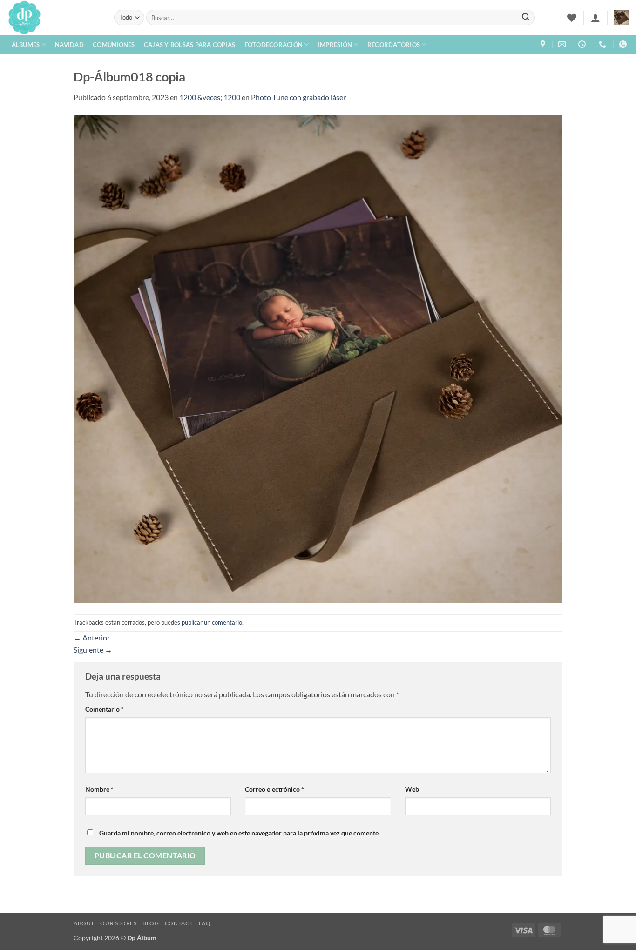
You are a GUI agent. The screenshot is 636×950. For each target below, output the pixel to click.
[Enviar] (526, 18)
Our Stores (118, 923)
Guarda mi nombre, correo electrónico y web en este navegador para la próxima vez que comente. (239, 833)
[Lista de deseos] (571, 17)
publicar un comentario (212, 622)
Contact (179, 923)
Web (412, 789)
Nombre (99, 789)
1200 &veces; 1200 (209, 97)
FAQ (205, 923)
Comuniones (114, 44)
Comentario (104, 709)
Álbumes (26, 44)
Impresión (335, 44)
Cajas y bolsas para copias (190, 44)
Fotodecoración (273, 44)
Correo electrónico (274, 789)
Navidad (69, 44)
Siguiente (93, 649)
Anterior (92, 637)
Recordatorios (393, 44)
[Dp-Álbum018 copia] (318, 357)
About (84, 923)
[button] (595, 17)
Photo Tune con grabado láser (298, 97)
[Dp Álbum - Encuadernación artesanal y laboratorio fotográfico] (53, 17)
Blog (150, 923)
